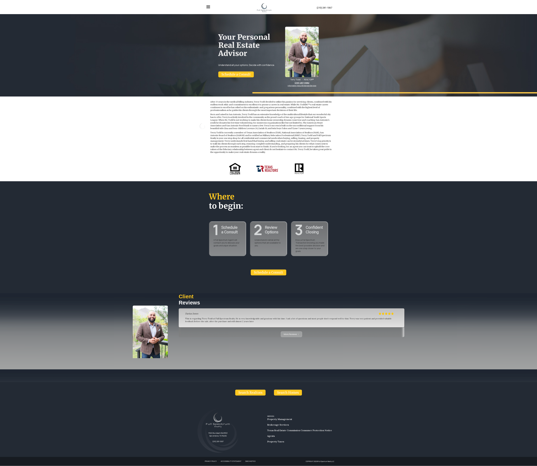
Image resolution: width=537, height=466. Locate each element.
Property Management (279, 419)
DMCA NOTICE (250, 461)
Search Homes (288, 393)
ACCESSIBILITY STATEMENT (231, 461)
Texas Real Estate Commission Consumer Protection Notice (299, 430)
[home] (264, 8)
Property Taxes (275, 441)
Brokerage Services (278, 424)
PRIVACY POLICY (211, 461)
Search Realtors (250, 393)
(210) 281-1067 (324, 7)
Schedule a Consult (236, 74)
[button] (208, 8)
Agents (271, 436)
